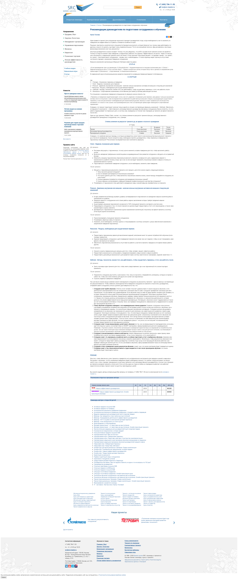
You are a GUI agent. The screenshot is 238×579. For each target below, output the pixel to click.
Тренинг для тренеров (129, 500)
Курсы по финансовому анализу (152, 500)
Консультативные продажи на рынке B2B (107, 433)
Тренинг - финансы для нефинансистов (154, 502)
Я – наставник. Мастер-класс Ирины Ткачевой (109, 485)
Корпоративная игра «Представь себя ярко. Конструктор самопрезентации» (118, 438)
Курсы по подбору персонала (109, 503)
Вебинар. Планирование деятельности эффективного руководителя (115, 418)
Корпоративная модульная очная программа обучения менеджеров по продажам (120, 440)
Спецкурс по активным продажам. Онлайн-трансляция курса (113, 473)
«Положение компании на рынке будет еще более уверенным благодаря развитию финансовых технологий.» (155, 520)
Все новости (67, 139)
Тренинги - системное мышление (132, 493)
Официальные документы (132, 560)
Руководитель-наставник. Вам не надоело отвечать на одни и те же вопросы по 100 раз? (122, 462)
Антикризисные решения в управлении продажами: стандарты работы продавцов (120, 412)
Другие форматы (119, 20)
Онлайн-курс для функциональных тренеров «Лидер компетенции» (115, 447)
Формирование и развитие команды (105, 483)
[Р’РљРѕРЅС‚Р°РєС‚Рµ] (167, 37)
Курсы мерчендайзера (107, 495)
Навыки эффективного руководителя (107, 388)
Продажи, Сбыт (70, 34)
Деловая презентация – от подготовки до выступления (111, 425)
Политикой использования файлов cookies (76, 152)
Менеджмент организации (75, 42)
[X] (171, 37)
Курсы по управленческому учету (152, 497)
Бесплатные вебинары (132, 550)
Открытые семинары (74, 20)
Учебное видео (70, 68)
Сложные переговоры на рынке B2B (105, 466)
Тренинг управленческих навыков (82, 507)
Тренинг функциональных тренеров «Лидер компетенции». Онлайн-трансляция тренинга (122, 481)
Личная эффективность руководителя (73, 61)
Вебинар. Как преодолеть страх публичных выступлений (112, 416)
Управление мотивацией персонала (110, 497)
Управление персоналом (74, 45)
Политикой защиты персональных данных (76, 151)
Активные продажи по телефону (104, 408)
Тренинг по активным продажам (131, 503)
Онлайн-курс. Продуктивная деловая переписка (109, 453)
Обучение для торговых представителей (84, 500)
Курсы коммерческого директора (152, 495)
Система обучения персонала (109, 500)
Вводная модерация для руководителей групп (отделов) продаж (114, 414)
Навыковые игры (70, 71)
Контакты (163, 20)
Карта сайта (145, 560)
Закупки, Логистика (72, 38)
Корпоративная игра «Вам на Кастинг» (106, 434)
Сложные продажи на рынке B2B (104, 470)
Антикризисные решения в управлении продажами (110, 410)
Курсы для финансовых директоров (153, 498)
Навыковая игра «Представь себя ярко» (107, 446)
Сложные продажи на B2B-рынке (104, 468)
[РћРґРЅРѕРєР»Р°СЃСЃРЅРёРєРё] (169, 37)
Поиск (138, 7)
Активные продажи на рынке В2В (104, 407)
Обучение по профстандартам (81, 503)
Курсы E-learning (147, 505)
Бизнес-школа (138, 555)
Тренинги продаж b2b (128, 495)
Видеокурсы (128, 548)
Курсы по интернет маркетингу (81, 502)
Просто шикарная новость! (73, 94)
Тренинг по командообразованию (132, 505)
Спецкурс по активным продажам (105, 472)
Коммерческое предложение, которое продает (109, 431)
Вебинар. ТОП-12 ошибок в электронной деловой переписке (113, 420)
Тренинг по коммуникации (108, 493)
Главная (92, 25)
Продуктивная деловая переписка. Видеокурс (108, 460)
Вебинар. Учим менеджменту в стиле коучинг (108, 421)
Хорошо (3, 577)
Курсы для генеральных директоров (83, 497)
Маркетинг (69, 52)
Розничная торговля (72, 56)
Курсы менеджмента (131, 541)
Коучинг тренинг (105, 498)
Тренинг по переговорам (129, 502)
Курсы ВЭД (76, 495)
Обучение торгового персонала (131, 498)
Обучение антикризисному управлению (84, 493)
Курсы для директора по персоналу (83, 498)
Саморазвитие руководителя (103, 464)
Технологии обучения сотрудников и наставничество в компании (114, 475)
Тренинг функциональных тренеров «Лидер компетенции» (112, 479)
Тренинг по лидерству (149, 503)
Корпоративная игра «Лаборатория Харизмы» (108, 436)
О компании (141, 20)
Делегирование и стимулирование (105, 423)
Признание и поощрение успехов (104, 459)
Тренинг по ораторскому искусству (110, 505)
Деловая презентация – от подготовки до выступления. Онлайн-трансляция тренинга (121, 427)
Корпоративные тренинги (96, 20)
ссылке (84, 159)
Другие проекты (68, 529)
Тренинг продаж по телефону (130, 497)
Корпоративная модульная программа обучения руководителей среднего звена (119, 442)
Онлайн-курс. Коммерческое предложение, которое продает (113, 449)
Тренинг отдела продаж (149, 493)
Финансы (68, 49)
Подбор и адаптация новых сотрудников (107, 457)
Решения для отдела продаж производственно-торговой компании (74, 125)
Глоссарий (143, 561)
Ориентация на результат (102, 455)
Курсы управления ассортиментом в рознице (85, 505)
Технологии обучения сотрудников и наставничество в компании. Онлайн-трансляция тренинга (124, 477)
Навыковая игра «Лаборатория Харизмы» (107, 444)
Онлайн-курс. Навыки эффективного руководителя (110, 451)
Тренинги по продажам (132, 543)
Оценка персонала (106, 502)
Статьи (66, 74)
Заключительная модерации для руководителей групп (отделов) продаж (117, 429)
